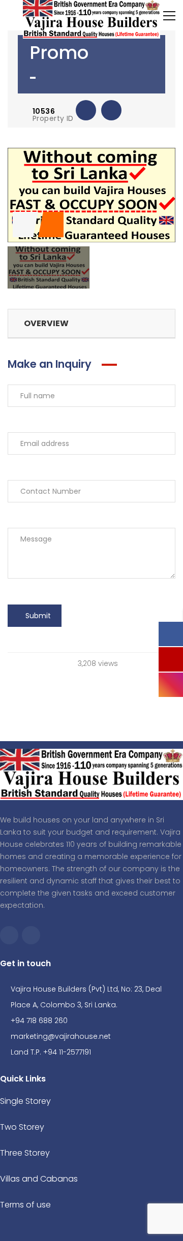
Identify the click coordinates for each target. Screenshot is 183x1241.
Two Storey (22, 1127)
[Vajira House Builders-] (91, 19)
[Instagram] (31, 935)
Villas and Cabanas (39, 1179)
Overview (46, 323)
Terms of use (25, 1205)
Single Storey (25, 1101)
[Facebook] (9, 935)
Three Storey (25, 1153)
